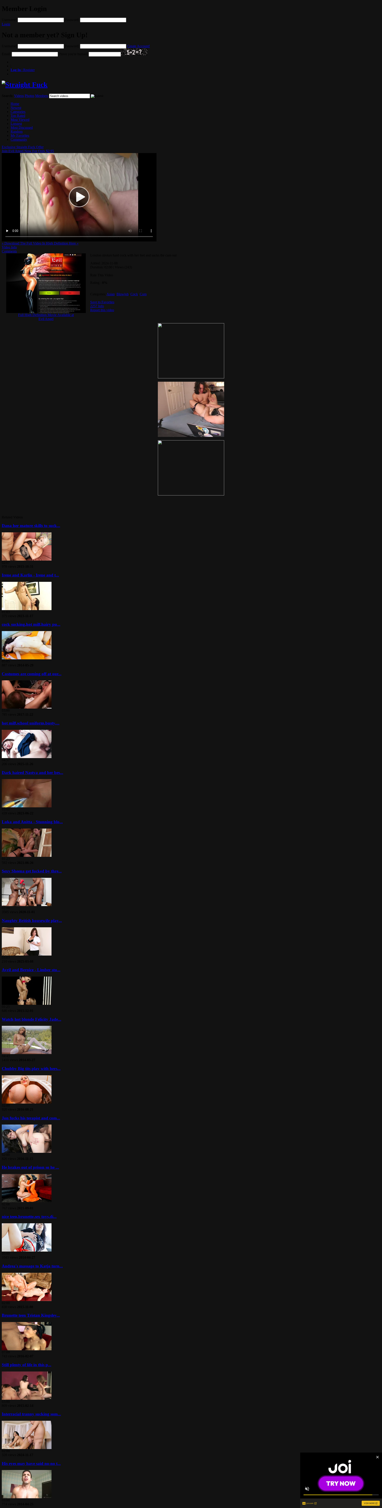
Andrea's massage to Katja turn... (32, 1266)
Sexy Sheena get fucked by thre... (32, 871)
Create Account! (138, 46)
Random (17, 131)
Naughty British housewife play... (32, 920)
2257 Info (97, 306)
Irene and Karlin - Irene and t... (30, 575)
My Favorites (20, 135)
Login (6, 24)
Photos (29, 96)
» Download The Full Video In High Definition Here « (40, 243)
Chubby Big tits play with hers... (31, 1068)
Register (23, 70)
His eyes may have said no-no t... (31, 1463)
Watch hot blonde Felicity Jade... (31, 1019)
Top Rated (18, 116)
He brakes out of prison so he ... (30, 1167)
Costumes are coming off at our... (31, 673)
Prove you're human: (73, 54)
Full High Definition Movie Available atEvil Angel (46, 317)
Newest (16, 108)
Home (15, 104)
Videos (19, 96)
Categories (18, 112)
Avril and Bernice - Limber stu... (31, 969)
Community (19, 139)
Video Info (9, 247)
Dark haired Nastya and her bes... (32, 772)
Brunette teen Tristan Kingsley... (31, 1315)
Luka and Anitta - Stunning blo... (32, 821)
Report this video (102, 310)
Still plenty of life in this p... (26, 1364)
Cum (143, 294)
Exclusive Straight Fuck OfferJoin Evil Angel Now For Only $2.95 (28, 149)
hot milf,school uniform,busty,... (30, 723)
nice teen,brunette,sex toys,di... (29, 1216)
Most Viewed (20, 119)
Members (41, 96)
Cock (134, 294)
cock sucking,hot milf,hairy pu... (31, 624)
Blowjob (123, 294)
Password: (72, 20)
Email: (6, 54)
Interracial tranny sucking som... (31, 1414)
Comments (9, 251)
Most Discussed (22, 127)
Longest (16, 123)
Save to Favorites (102, 302)
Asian (111, 294)
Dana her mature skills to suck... (31, 525)
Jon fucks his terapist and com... (31, 1118)
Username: (9, 20)
